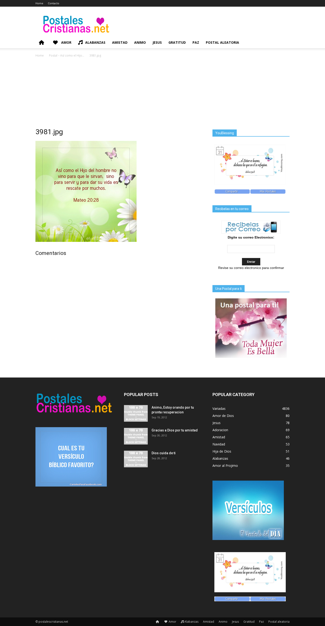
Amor (65, 42)
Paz (195, 42)
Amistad (120, 42)
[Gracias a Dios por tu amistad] (136, 436)
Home (39, 3)
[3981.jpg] (86, 241)
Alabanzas (95, 42)
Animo (140, 42)
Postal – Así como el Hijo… (66, 55)
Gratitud (177, 42)
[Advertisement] (162, 94)
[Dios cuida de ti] (136, 459)
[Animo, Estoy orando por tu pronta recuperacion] (136, 413)
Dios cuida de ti (164, 453)
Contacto (53, 3)
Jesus (157, 42)
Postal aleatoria (222, 42)
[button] (284, 43)
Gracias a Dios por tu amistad (175, 430)
